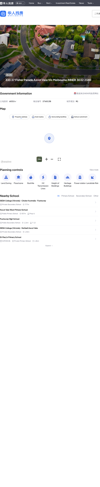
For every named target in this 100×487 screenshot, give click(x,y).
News (81, 3)
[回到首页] (16, 14)
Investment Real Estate (65, 3)
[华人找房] (6, 3)
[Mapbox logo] (6, 161)
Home (31, 3)
